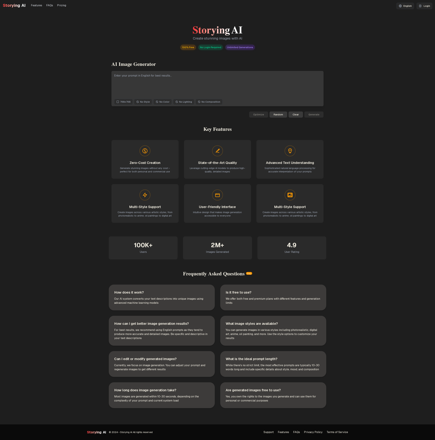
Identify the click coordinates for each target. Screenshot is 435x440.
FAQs (49, 5)
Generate (313, 114)
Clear (296, 114)
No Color (164, 101)
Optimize (258, 114)
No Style (145, 101)
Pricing (61, 5)
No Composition (211, 101)
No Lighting (185, 101)
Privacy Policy (313, 432)
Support (269, 432)
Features (36, 5)
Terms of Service (337, 432)
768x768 (125, 101)
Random (278, 114)
